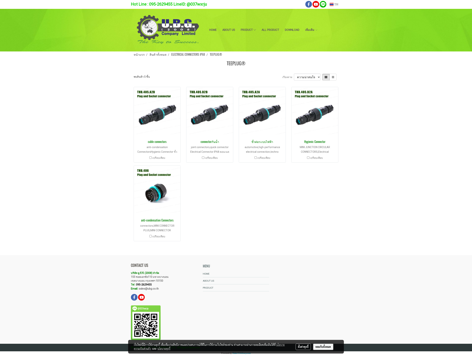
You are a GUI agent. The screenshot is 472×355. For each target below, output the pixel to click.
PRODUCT (247, 30)
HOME (213, 30)
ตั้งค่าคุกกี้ (303, 346)
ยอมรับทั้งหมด (323, 346)
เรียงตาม (288, 77)
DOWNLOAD (292, 30)
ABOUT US (228, 30)
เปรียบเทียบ (158, 157)
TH (336, 4)
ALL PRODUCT (270, 30)
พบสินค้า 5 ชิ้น (142, 76)
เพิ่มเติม (310, 30)
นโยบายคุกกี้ (163, 348)
